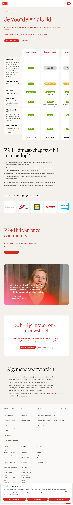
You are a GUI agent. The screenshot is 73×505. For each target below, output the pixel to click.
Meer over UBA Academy (44, 415)
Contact (39, 450)
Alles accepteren (14, 499)
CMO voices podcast (10, 438)
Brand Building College (44, 420)
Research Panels (9, 433)
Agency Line (24, 475)
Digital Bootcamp (42, 422)
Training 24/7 (41, 428)
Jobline (23, 455)
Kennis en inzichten (59, 420)
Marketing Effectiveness (10, 467)
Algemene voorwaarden (43, 455)
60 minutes (41, 425)
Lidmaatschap (24, 452)
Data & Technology (10, 428)
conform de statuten (29, 379)
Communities (7, 412)
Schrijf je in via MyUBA (27, 347)
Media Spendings (26, 472)
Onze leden (24, 40)
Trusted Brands (8, 472)
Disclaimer (40, 462)
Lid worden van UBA (12, 40)
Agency (6, 450)
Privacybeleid (40, 460)
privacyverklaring (13, 494)
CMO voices (7, 435)
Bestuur (23, 482)
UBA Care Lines (25, 457)
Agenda (39, 452)
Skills (5, 480)
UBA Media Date (25, 417)
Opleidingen (40, 412)
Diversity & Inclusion (9, 462)
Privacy (6, 475)
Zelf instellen (37, 499)
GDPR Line (24, 467)
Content (7, 425)
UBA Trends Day (25, 415)
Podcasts (56, 422)
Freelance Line (25, 462)
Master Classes (42, 417)
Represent (23, 450)
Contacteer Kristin (11, 252)
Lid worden (30, 137)
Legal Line (24, 465)
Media (6, 430)
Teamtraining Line (26, 470)
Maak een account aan (45, 347)
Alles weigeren (59, 499)
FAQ (38, 457)
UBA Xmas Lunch (25, 420)
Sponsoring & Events (9, 482)
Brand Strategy (8, 455)
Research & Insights (9, 477)
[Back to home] (5, 3)
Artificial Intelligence (9, 452)
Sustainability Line (26, 477)
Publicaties (56, 417)
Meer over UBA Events (26, 412)
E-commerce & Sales (9, 465)
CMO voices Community (11, 440)
